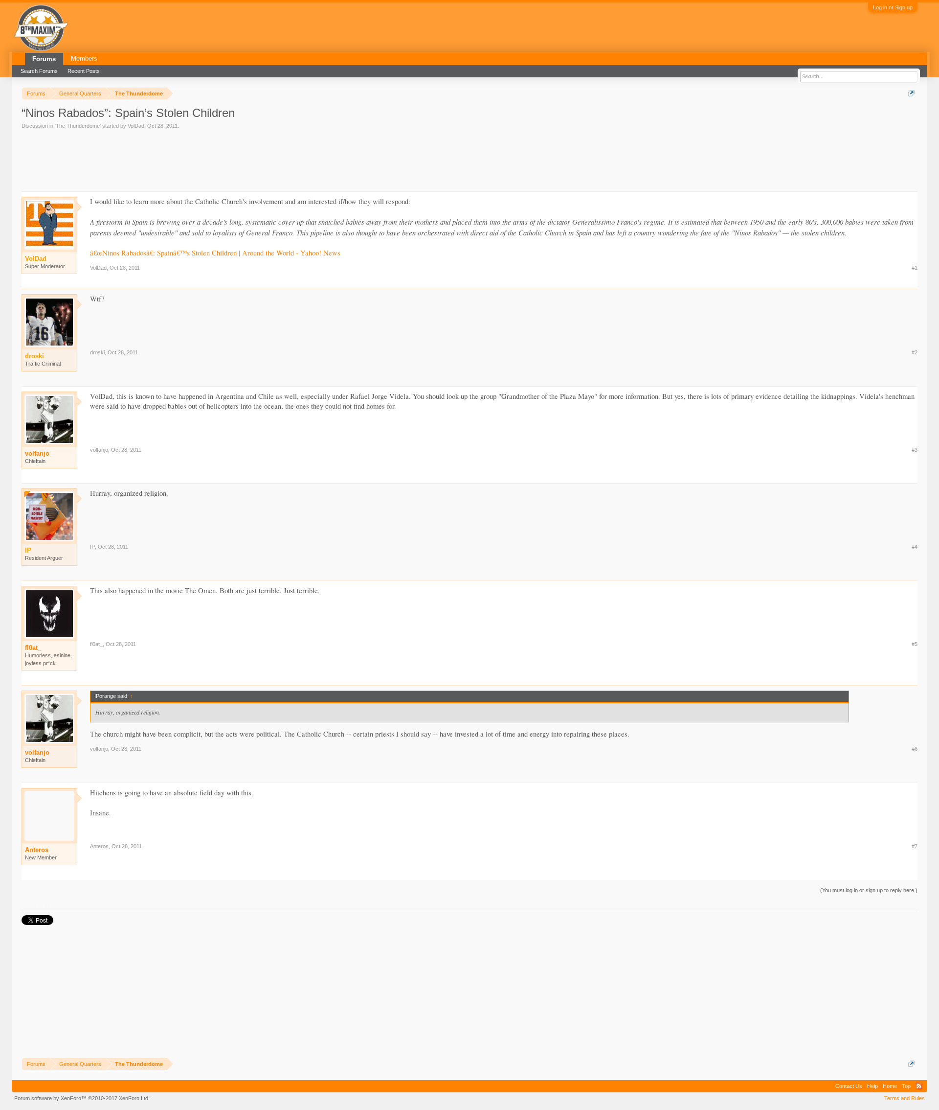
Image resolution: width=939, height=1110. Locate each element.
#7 (914, 846)
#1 (914, 268)
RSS (919, 1086)
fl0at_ (33, 647)
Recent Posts (83, 71)
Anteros (36, 850)
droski (97, 352)
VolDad (136, 126)
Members (84, 58)
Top (906, 1086)
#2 (914, 352)
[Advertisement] (200, 157)
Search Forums (39, 71)
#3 (914, 450)
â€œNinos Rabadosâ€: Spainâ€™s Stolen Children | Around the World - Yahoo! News (215, 252)
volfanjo (37, 453)
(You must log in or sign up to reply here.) (868, 890)
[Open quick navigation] (911, 93)
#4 (914, 547)
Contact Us (848, 1086)
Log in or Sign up (893, 7)
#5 (914, 644)
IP (92, 547)
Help (872, 1086)
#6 (914, 749)
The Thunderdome (78, 126)
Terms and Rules (904, 1098)
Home (890, 1086)
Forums (44, 59)
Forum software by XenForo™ (82, 1098)
